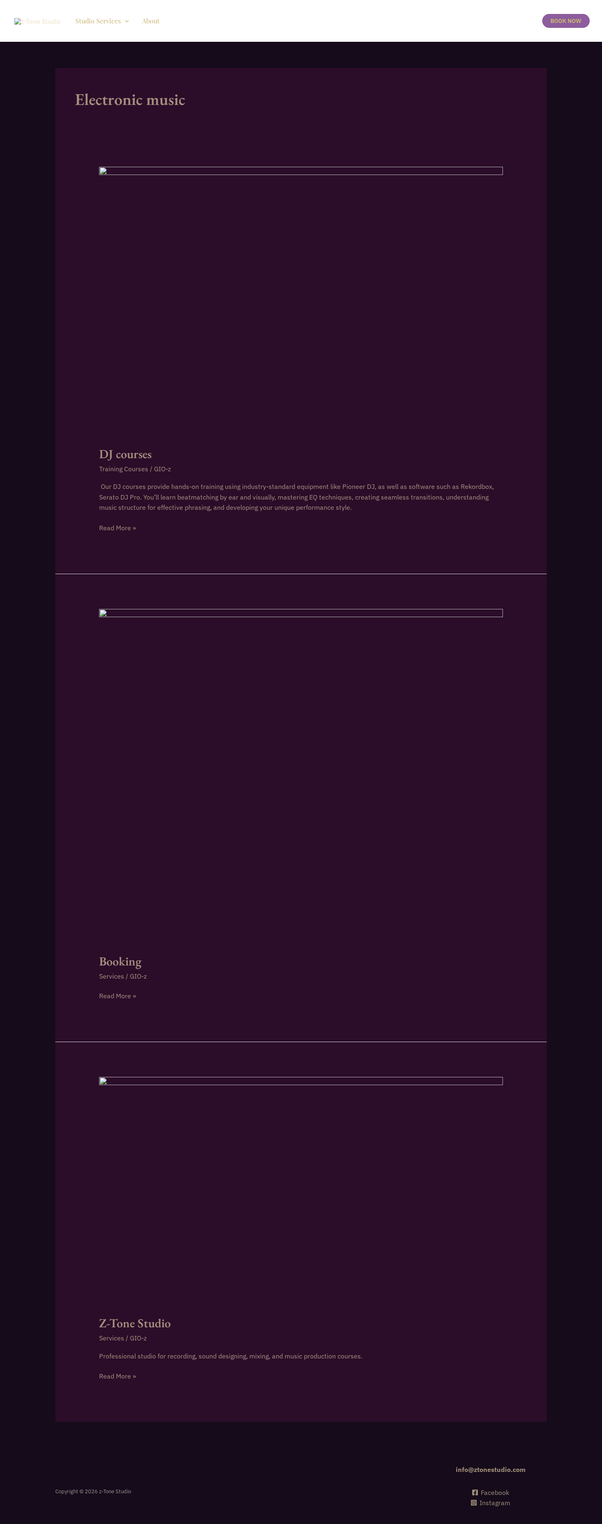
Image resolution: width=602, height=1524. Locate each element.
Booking (120, 961)
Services (111, 976)
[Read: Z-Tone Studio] (301, 1190)
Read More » (117, 528)
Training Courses (123, 469)
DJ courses (125, 454)
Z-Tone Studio (135, 1323)
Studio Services (98, 20)
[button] (125, 20)
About (151, 20)
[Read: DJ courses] (301, 301)
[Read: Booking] (301, 775)
